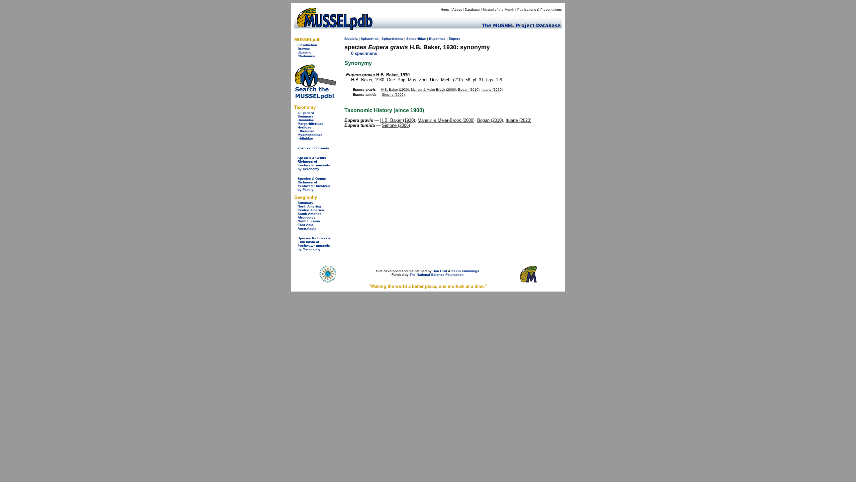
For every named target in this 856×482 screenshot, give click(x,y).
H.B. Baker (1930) (395, 89)
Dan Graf (440, 271)
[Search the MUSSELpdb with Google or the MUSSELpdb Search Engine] (315, 98)
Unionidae (306, 120)
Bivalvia (351, 39)
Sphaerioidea (392, 39)
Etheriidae (306, 131)
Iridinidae (305, 138)
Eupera (454, 39)
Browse (304, 49)
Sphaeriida (370, 39)
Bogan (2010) (468, 89)
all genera (306, 112)
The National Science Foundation (436, 274)
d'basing (304, 52)
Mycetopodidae (310, 135)
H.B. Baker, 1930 (378, 74)
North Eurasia (309, 221)
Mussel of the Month (498, 9)
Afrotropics (307, 217)
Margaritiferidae (310, 124)
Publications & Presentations (539, 9)
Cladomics (306, 56)
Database (472, 9)
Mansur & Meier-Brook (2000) (433, 89)
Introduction (307, 45)
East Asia (305, 225)
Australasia (307, 228)
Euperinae (437, 39)
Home (445, 9)
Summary (305, 116)
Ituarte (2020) (492, 89)
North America (309, 206)
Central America (311, 210)
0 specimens (364, 53)
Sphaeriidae (416, 39)
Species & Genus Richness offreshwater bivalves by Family (314, 184)
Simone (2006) (393, 94)
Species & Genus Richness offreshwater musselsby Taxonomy (314, 163)
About (457, 9)
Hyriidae (304, 127)
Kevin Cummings (465, 271)
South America (310, 214)
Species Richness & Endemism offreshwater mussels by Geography (314, 243)
